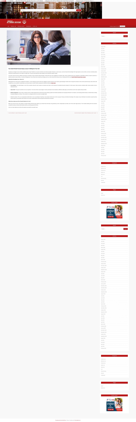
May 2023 (102, 107)
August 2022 (103, 121)
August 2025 (103, 56)
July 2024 (102, 273)
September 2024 (104, 76)
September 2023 (104, 291)
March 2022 (103, 131)
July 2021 (102, 147)
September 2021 (104, 143)
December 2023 (103, 285)
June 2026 (103, 50)
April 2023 (102, 109)
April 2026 (102, 52)
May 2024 (102, 277)
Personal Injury (21, 26)
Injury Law (102, 174)
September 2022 (104, 119)
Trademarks (28, 26)
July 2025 (102, 58)
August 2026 (103, 46)
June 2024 (103, 275)
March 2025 (103, 66)
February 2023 (103, 113)
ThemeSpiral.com (77, 420)
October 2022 (103, 117)
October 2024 (103, 74)
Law (8, 26)
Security (102, 180)
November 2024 (103, 72)
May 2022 (102, 127)
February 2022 (103, 133)
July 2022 (102, 123)
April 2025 (102, 64)
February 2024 (103, 281)
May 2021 (102, 151)
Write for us (103, 195)
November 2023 (103, 287)
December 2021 (103, 137)
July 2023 (102, 103)
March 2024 (103, 279)
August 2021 (103, 145)
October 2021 (103, 141)
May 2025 (102, 62)
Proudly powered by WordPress (60, 420)
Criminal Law (13, 26)
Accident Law (103, 166)
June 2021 (103, 149)
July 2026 (102, 48)
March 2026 (103, 54)
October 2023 (103, 289)
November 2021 (103, 139)
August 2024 (103, 271)
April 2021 (102, 153)
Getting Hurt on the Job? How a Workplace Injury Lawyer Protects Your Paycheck (35, 0)
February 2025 (103, 68)
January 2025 (103, 70)
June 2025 (103, 60)
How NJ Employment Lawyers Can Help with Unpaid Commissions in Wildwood (91, 0)
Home (102, 193)
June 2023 (103, 105)
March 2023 (103, 111)
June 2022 (103, 125)
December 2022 (103, 115)
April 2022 (102, 129)
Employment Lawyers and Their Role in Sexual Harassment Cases (63, 0)
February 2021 (103, 155)
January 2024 (103, 283)
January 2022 (103, 135)
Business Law (103, 168)
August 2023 (103, 101)
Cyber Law (35, 26)
